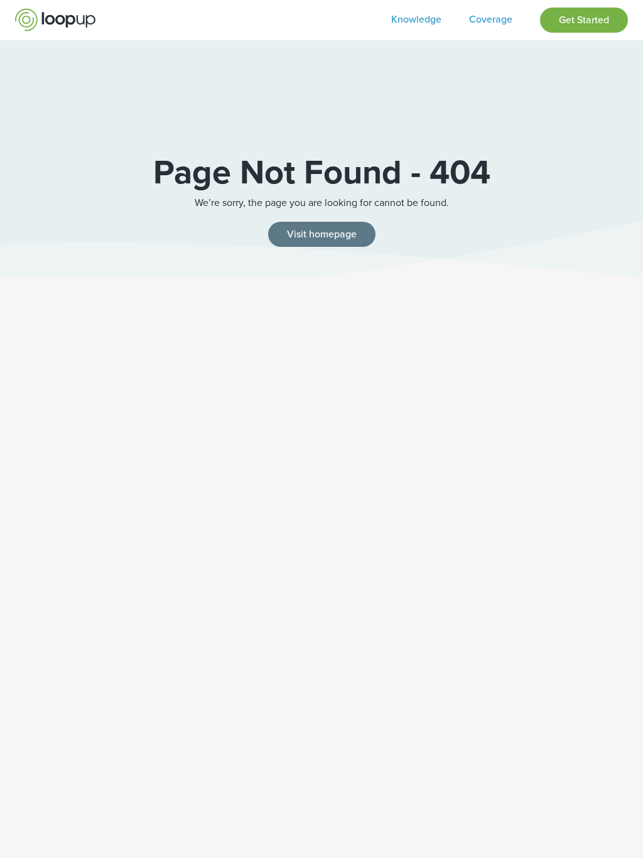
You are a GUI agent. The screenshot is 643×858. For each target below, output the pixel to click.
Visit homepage (322, 234)
